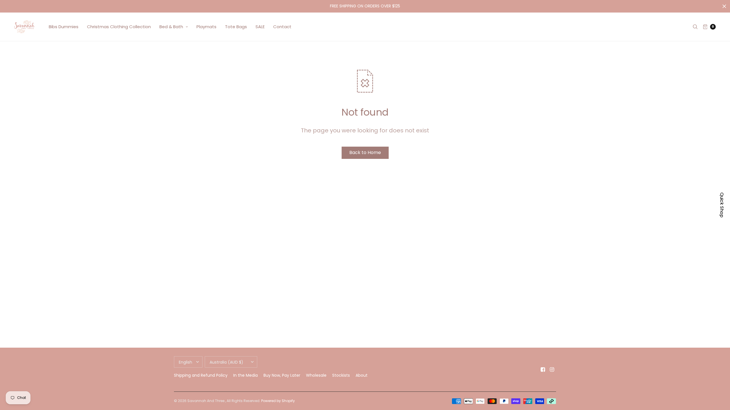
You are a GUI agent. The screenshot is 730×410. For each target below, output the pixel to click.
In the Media (245, 375)
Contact (282, 27)
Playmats (206, 27)
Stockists (341, 375)
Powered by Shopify (278, 400)
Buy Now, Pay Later (281, 375)
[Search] (695, 26)
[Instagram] (552, 369)
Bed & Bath (171, 27)
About (362, 375)
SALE (260, 27)
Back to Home (365, 152)
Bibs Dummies (63, 27)
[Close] (724, 6)
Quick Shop (722, 205)
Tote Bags (236, 27)
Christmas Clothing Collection (119, 27)
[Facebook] (543, 369)
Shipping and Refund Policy (201, 375)
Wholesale (316, 375)
